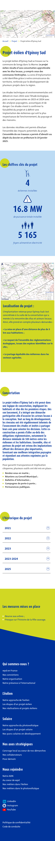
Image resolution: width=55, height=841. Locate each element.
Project (14, 41)
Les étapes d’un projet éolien (17, 704)
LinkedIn (11, 801)
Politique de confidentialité (16, 822)
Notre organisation (12, 678)
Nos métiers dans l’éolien (15, 784)
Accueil (5, 41)
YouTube (11, 809)
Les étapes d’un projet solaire (17, 729)
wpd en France (10, 670)
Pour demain (9, 759)
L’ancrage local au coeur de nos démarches (24, 750)
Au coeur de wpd (11, 780)
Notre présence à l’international (19, 683)
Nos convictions (11, 674)
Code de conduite (11, 826)
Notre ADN (8, 776)
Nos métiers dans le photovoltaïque (21, 788)
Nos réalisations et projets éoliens (20, 708)
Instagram (12, 805)
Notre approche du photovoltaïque (20, 725)
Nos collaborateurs (12, 754)
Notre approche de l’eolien (16, 700)
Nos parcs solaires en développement (22, 733)
